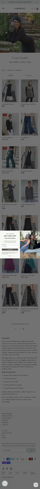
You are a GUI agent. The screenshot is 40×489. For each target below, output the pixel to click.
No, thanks (10, 255)
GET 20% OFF (9, 249)
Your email (4, 244)
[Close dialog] (39, 232)
